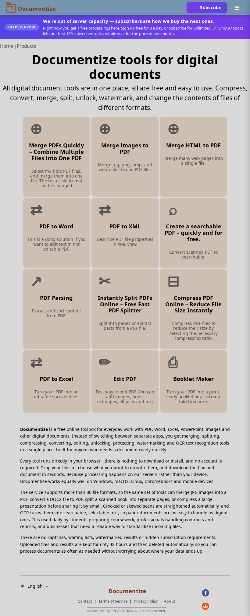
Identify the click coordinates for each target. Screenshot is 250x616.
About (169, 601)
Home (6, 46)
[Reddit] (216, 606)
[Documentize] (126, 589)
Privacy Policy (146, 601)
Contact (85, 601)
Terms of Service (112, 601)
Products (26, 46)
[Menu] (237, 7)
